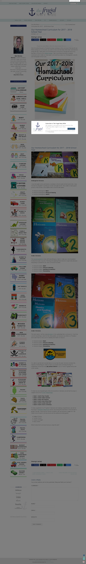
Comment (35, 485)
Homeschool (49, 24)
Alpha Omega (48, 53)
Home (42, 24)
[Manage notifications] (84, 562)
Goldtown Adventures (44, 409)
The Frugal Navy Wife (43, 12)
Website (34, 517)
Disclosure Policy (39, 560)
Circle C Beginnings (47, 392)
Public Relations (47, 560)
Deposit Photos (24, 516)
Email (33, 510)
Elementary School (59, 24)
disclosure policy (69, 46)
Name (33, 503)
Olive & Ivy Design (50, 562)
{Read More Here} (18, 74)
